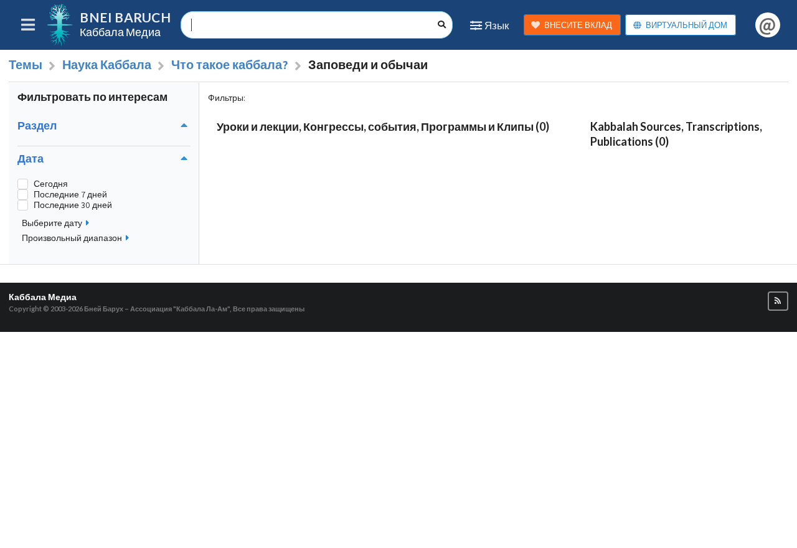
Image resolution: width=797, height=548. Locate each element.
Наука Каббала (106, 65)
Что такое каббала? (229, 65)
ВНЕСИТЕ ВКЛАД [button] (578, 25)
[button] (778, 301)
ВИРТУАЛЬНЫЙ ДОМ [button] (686, 25)
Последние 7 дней (70, 194)
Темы (25, 65)
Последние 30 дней (73, 205)
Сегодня (51, 184)
